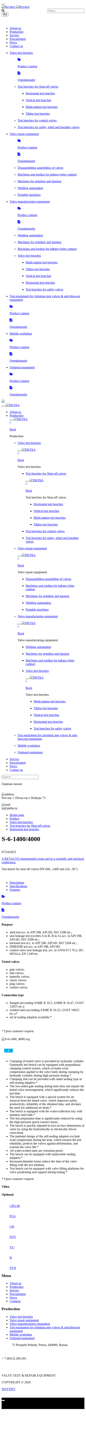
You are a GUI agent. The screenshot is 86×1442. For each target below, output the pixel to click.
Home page (17, 815)
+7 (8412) (14, 21)
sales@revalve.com (14, 1365)
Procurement (18, 39)
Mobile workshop (21, 1334)
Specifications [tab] (18, 886)
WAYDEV (9, 1389)
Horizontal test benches (24, 829)
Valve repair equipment (24, 1320)
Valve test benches (21, 822)
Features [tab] (15, 889)
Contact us (16, 46)
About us (15, 28)
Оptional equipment (22, 1338)
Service (14, 35)
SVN (13, 1268)
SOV (13, 1237)
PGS (13, 1216)
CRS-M (15, 1206)
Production (16, 31)
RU (5, 14)
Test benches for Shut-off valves (30, 825)
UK (12, 1226)
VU (12, 1247)
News (13, 42)
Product (14, 818)
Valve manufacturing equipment (30, 1323)
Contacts (15, 1301)
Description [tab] (17, 882)
